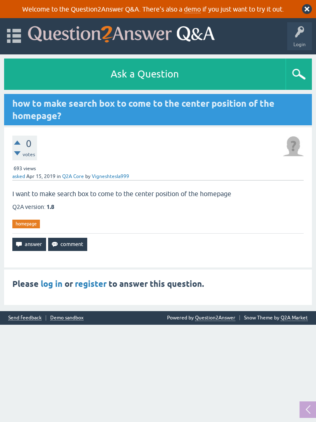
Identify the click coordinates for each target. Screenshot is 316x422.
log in (52, 284)
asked (18, 176)
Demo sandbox (67, 318)
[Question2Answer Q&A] (121, 32)
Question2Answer (215, 318)
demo (192, 9)
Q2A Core (73, 176)
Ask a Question (145, 74)
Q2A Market (294, 318)
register (91, 284)
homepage (26, 223)
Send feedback (25, 318)
